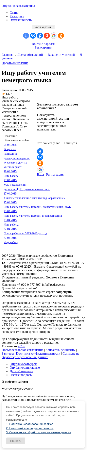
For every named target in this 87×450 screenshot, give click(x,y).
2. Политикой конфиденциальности (29, 428)
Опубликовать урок (23, 364)
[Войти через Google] (54, 35)
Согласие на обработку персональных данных (40, 355)
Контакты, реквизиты (60, 350)
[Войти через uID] (26, 36)
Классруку (17, 16)
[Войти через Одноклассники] (61, 36)
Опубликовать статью (25, 367)
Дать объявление (21, 371)
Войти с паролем (43, 44)
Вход (40, 174)
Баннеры (8, 353)
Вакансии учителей (61, 54)
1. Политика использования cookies (29, 423)
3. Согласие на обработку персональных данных (38, 432)
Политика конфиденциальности (38, 353)
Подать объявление (15, 63)
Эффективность (21, 20)
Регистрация (43, 47)
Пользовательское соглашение (22, 350)
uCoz (21, 346)
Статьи (14, 12)
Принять (15, 440)
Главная (7, 54)
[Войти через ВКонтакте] (33, 36)
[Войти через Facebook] (40, 36)
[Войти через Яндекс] (47, 36)
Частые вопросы (21, 375)
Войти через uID (43, 27)
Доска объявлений (30, 54)
